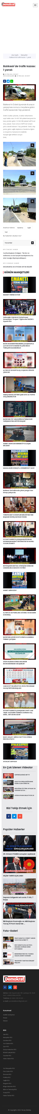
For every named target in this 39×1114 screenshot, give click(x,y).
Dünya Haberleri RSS (9, 1049)
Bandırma (20, 228)
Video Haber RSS (8, 1058)
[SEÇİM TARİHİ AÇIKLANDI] (19, 865)
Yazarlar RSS (7, 1055)
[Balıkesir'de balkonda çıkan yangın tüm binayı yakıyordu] (19, 480)
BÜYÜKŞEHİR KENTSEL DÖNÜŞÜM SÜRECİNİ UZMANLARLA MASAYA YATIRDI (18, 567)
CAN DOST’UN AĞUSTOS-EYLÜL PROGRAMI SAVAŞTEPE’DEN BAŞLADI (18, 687)
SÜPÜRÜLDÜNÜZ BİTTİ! (22, 775)
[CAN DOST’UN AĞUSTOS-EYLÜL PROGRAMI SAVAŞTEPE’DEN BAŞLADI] (19, 676)
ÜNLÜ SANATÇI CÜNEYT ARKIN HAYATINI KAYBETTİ (25, 939)
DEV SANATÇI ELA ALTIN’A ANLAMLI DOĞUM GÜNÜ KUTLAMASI (23, 947)
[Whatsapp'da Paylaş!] (11, 81)
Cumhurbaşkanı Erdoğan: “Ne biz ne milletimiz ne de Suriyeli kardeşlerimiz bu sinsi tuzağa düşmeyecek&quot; (18, 254)
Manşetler (24, 55)
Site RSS (5, 1034)
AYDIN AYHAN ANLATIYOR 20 (24, 795)
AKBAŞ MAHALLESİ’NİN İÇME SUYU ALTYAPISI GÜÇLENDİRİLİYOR (19, 396)
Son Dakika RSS (8, 1043)
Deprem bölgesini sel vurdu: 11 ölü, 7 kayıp (18, 898)
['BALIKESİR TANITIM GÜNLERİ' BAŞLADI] (8, 962)
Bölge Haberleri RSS (9, 1086)
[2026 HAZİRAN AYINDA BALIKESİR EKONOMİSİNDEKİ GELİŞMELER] (19, 651)
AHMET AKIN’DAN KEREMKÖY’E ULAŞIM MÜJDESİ (17, 445)
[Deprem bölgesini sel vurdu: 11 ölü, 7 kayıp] (19, 886)
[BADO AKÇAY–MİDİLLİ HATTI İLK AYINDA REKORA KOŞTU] (19, 727)
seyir (6, 232)
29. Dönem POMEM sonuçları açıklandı (19, 854)
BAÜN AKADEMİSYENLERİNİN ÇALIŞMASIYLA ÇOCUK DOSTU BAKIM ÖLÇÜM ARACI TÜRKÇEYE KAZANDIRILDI (18, 346)
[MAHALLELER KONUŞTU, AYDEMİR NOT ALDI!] (19, 458)
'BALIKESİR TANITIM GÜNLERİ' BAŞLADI (24, 962)
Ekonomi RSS (7, 1074)
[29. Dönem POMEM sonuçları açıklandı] (19, 843)
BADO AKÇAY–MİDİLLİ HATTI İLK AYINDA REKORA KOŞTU (17, 738)
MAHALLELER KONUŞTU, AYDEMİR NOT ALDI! (18, 468)
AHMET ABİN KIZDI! (10, 590)
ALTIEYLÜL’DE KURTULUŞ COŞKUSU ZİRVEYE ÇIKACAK (18, 371)
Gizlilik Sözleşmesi (9, 1015)
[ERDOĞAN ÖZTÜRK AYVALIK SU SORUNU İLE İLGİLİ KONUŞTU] (8, 789)
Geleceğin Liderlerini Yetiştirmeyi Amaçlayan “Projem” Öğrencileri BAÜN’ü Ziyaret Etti (18, 319)
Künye (5, 1018)
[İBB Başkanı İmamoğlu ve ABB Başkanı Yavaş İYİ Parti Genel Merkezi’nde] (19, 910)
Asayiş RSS (6, 1092)
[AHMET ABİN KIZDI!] (19, 580)
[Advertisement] (19, 30)
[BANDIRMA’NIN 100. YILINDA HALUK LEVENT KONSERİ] (8, 955)
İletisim (5, 1021)
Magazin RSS (7, 1083)
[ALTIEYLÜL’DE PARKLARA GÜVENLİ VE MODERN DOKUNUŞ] (19, 602)
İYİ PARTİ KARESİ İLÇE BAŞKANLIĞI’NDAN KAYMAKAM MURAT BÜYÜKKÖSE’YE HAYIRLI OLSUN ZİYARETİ (18, 541)
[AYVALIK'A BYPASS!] (19, 751)
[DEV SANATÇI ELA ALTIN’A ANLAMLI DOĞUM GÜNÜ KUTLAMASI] (8, 946)
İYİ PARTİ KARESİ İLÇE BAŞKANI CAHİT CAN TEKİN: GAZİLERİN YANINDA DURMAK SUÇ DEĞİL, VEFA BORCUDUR (18, 713)
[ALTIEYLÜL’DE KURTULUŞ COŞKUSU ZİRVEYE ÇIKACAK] (19, 360)
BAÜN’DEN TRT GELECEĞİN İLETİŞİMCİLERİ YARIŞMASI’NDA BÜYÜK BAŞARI (17, 420)
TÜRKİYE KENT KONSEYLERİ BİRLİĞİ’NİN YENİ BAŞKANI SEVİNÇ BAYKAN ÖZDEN (18, 516)
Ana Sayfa (15, 55)
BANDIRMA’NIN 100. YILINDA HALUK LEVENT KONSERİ (24, 955)
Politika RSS (7, 1077)
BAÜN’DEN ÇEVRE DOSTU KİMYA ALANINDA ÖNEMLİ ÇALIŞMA (18, 638)
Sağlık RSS (6, 1080)
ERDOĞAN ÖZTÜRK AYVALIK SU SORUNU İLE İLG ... (25, 789)
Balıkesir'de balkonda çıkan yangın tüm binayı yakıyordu (18, 491)
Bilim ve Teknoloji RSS (10, 1089)
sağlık (29, 228)
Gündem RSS (7, 1040)
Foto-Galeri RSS (8, 1071)
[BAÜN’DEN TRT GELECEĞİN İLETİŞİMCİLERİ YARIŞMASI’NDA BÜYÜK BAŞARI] (19, 409)
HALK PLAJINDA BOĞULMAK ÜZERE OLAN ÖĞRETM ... (24, 782)
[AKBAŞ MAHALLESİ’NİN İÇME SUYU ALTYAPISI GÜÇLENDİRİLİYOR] (19, 384)
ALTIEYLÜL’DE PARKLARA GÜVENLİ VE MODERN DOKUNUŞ (19, 614)
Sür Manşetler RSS (9, 1068)
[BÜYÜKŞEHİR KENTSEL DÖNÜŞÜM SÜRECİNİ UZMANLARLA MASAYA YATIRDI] (19, 555)
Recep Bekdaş (26, 1110)
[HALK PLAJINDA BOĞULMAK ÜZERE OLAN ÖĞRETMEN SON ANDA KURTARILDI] (8, 782)
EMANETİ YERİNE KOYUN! (11, 295)
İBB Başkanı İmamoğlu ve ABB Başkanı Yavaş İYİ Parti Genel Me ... (19, 922)
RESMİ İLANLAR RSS (9, 1052)
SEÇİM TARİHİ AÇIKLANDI (13, 876)
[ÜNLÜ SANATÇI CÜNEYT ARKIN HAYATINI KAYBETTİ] (8, 939)
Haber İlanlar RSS (8, 1095)
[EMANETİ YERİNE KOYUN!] (19, 284)
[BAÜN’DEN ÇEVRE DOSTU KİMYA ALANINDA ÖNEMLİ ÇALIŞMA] (19, 627)
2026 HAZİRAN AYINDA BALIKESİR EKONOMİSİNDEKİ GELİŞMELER (15, 663)
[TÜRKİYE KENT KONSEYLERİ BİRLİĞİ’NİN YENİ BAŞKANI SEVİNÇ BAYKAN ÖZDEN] (19, 505)
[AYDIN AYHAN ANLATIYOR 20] (8, 796)
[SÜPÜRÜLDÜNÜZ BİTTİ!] (8, 776)
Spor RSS (6, 1046)
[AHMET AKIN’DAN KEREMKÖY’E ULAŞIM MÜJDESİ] (19, 433)
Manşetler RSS (7, 1037)
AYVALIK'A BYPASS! (10, 761)
